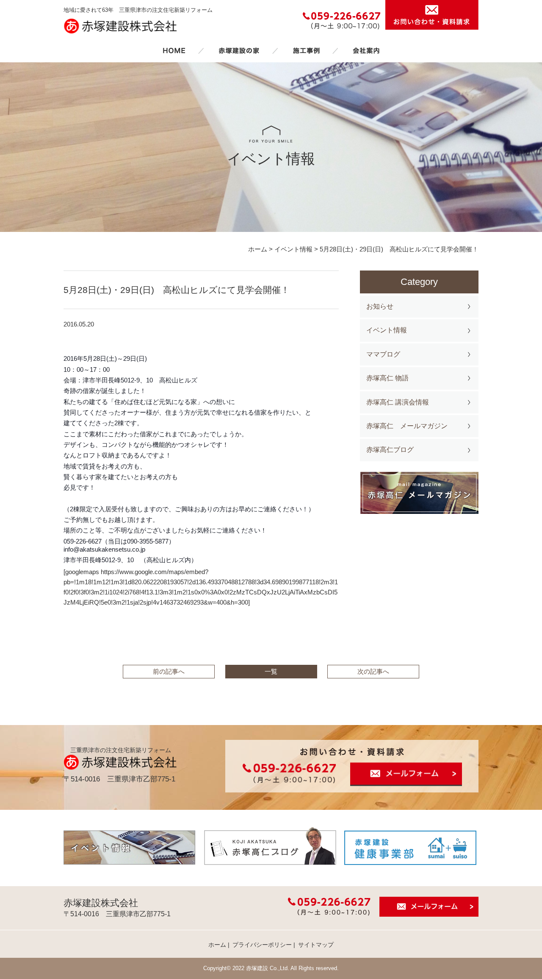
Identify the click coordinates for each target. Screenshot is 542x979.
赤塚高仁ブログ (390, 449)
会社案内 (366, 50)
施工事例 (306, 50)
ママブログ (383, 354)
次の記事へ (373, 671)
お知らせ (379, 306)
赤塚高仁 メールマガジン (407, 426)
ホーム (174, 50)
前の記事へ (169, 671)
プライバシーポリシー (262, 944)
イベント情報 (386, 330)
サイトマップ (316, 944)
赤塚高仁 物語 (387, 378)
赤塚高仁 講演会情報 (397, 402)
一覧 (271, 671)
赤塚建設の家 (239, 50)
